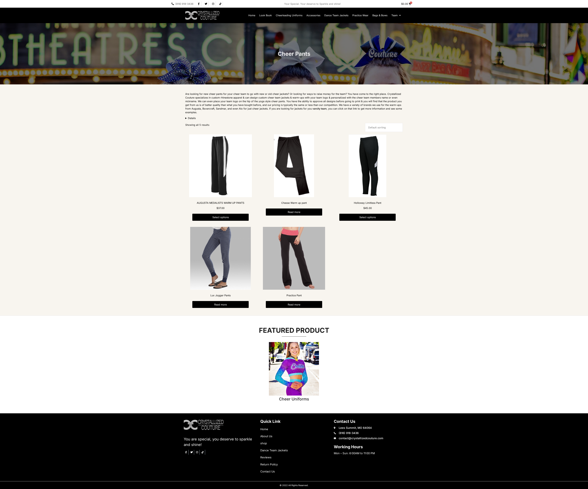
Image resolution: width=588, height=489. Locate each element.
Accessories (313, 15)
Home (251, 15)
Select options (220, 217)
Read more (294, 212)
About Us (266, 436)
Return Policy (269, 464)
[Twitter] (206, 3)
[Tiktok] (220, 3)
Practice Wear (360, 15)
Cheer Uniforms (294, 399)
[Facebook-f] (198, 3)
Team (394, 15)
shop (263, 443)
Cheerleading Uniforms (289, 15)
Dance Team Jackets (336, 15)
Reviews (265, 457)
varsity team (320, 108)
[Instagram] (213, 3)
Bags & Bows (379, 15)
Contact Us (267, 471)
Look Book (265, 15)
